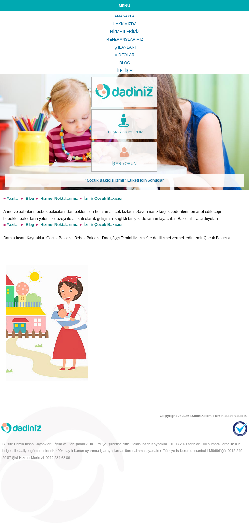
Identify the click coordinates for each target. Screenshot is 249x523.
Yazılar (13, 198)
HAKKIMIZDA (124, 24)
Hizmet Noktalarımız (59, 198)
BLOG (124, 63)
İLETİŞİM (125, 70)
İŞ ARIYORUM (124, 163)
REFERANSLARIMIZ (124, 39)
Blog (30, 198)
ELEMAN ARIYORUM (124, 132)
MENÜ (124, 6)
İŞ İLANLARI (124, 47)
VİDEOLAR (125, 55)
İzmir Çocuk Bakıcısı (103, 198)
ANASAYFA (124, 16)
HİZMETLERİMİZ (124, 31)
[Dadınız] (124, 92)
